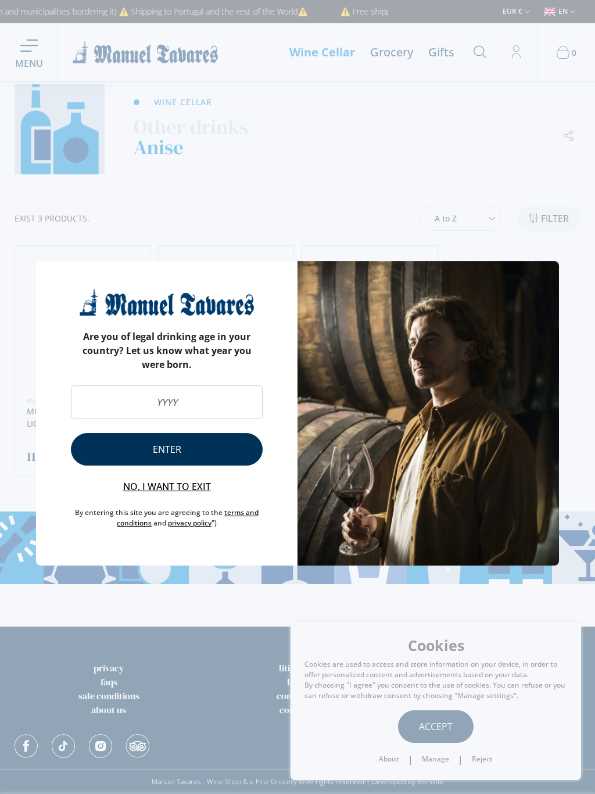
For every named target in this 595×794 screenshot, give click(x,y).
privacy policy (190, 523)
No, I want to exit (167, 486)
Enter (167, 449)
